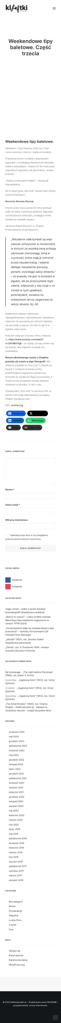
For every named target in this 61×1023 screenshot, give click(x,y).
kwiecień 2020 (16, 815)
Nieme (12, 906)
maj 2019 (13, 833)
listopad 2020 (16, 801)
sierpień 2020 (16, 806)
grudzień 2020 (16, 796)
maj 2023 (14, 755)
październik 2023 (18, 745)
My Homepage (12, 672)
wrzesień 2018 (16, 843)
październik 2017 (18, 866)
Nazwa (10, 489)
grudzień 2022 (16, 759)
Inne (11, 929)
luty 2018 (13, 857)
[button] (54, 8)
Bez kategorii (16, 901)
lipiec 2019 (14, 829)
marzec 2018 (15, 852)
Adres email (12, 504)
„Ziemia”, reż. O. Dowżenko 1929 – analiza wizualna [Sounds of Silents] (27, 649)
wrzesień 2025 (16, 732)
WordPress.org (17, 964)
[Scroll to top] (55, 1017)
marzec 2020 (16, 819)
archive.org (17, 405)
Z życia (12, 924)
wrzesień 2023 (17, 750)
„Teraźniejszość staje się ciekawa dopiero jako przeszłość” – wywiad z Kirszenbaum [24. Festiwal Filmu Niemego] (29, 631)
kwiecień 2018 (16, 847)
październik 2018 (18, 838)
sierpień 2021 (16, 787)
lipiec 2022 (14, 769)
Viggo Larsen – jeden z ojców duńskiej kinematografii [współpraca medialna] (25, 611)
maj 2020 (14, 810)
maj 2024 (14, 736)
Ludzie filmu (15, 920)
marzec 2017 (15, 875)
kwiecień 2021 (16, 792)
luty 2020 (14, 824)
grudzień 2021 (16, 773)
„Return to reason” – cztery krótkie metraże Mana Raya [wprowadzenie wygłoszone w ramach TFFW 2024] (28, 620)
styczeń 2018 (16, 861)
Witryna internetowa (16, 520)
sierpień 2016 (16, 880)
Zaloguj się (14, 950)
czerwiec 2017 (16, 871)
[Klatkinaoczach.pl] (16, 8)
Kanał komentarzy (18, 960)
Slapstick (13, 915)
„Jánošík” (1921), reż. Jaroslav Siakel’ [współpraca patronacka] (24, 641)
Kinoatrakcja (15, 910)
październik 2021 (18, 778)
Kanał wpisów (16, 955)
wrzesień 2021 (16, 782)
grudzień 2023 (16, 741)
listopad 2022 (16, 764)
